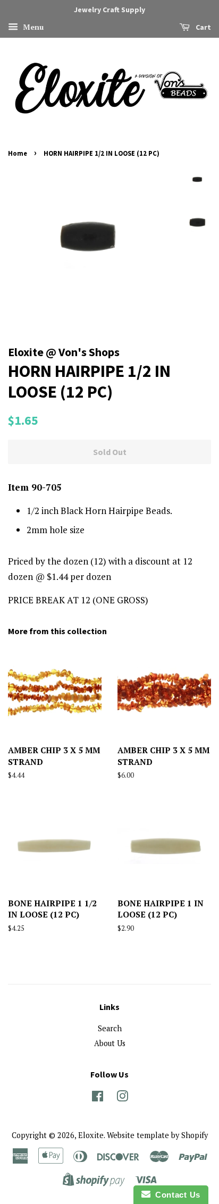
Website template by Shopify (157, 1135)
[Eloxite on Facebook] (97, 1098)
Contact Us (175, 1194)
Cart (202, 27)
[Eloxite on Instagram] (122, 1098)
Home (17, 153)
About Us (109, 1043)
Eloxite (91, 1135)
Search (110, 1028)
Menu (32, 27)
